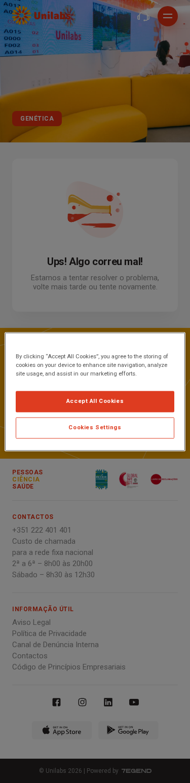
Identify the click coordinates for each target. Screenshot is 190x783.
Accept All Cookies (95, 400)
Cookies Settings (94, 427)
